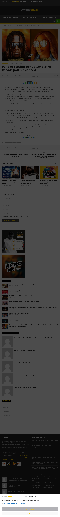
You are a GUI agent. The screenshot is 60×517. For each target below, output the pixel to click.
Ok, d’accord (30, 509)
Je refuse (30, 513)
